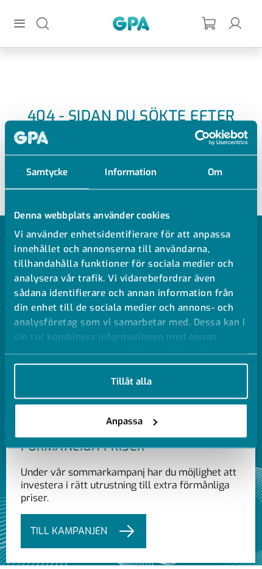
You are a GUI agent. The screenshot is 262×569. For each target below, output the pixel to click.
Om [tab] (215, 171)
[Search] (43, 22)
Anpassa (124, 421)
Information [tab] (131, 171)
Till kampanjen (68, 530)
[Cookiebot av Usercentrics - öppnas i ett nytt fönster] (194, 138)
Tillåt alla (131, 381)
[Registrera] (210, 23)
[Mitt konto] (235, 22)
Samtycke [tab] (47, 171)
